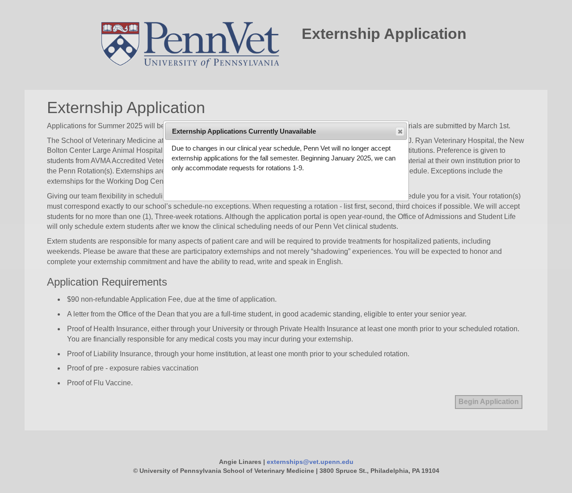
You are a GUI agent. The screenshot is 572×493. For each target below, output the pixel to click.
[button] (399, 131)
